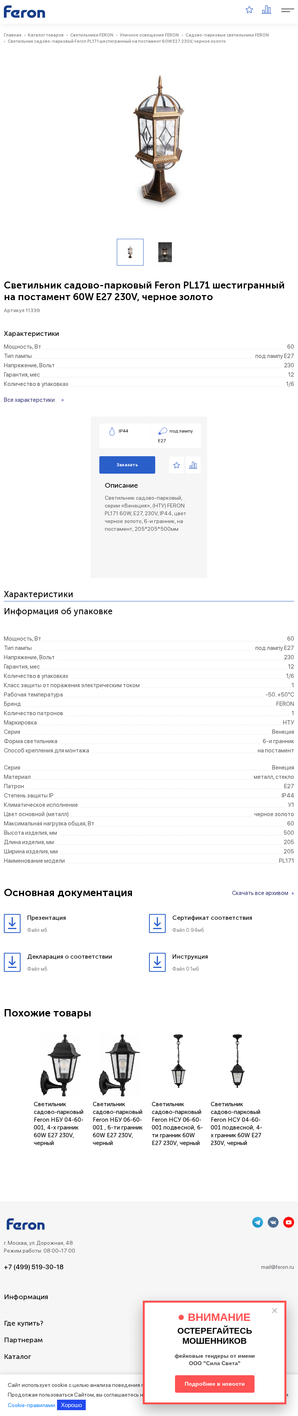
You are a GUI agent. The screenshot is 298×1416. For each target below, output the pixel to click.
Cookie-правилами (31, 1405)
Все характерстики (29, 399)
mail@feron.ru (277, 1267)
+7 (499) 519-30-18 (34, 1267)
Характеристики (38, 594)
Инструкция (190, 956)
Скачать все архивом (260, 893)
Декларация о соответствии (69, 956)
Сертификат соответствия (212, 917)
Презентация (46, 917)
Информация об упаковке (58, 612)
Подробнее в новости (215, 1384)
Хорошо (71, 1405)
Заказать (127, 464)
